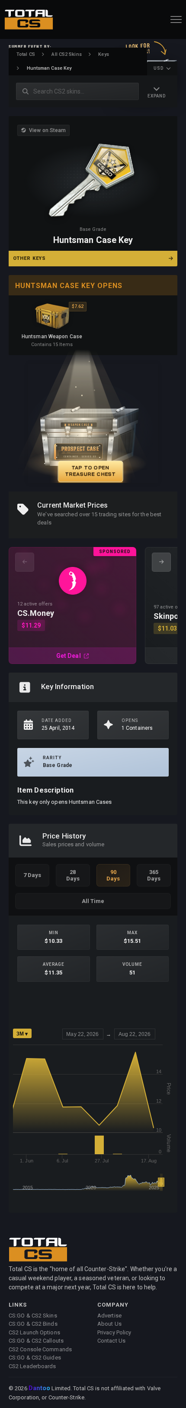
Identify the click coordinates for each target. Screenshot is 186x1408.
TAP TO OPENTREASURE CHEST (90, 471)
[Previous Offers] (24, 562)
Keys (103, 54)
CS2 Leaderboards (32, 1366)
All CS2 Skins (66, 54)
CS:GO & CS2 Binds (33, 1324)
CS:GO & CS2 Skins (33, 1315)
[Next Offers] (161, 562)
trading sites (115, 514)
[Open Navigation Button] (176, 19)
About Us (109, 1324)
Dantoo (40, 1388)
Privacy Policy (114, 1332)
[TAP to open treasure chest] (93, 423)
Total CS (25, 54)
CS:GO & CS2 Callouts (36, 1340)
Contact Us (111, 1340)
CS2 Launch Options (34, 1332)
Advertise (109, 1315)
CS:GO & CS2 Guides (35, 1357)
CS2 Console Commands (40, 1349)
